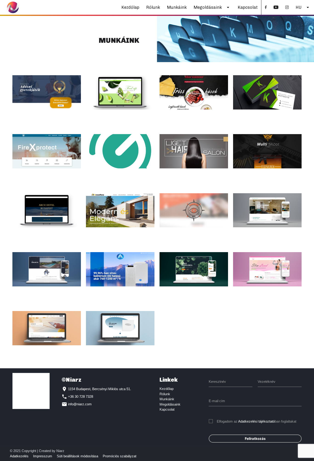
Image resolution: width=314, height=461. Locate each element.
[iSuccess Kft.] (46, 92)
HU (303, 7)
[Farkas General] (46, 269)
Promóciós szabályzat (119, 456)
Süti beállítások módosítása (77, 456)
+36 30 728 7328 (80, 396)
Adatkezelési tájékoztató (256, 421)
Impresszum (42, 456)
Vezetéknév (266, 381)
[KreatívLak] (267, 210)
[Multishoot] (267, 151)
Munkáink (177, 7)
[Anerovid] (120, 269)
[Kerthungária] (194, 269)
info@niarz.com (80, 404)
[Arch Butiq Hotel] (46, 210)
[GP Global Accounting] (120, 151)
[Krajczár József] (267, 92)
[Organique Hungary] (120, 92)
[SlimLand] (267, 269)
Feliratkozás (255, 438)
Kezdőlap (130, 7)
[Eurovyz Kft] (120, 328)
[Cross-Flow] (120, 210)
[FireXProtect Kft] (46, 151)
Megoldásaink (212, 7)
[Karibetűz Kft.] (194, 210)
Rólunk (153, 7)
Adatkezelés (19, 456)
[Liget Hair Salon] (194, 151)
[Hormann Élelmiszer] (194, 92)
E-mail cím (217, 401)
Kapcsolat (248, 7)
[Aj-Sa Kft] (46, 328)
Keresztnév (217, 381)
